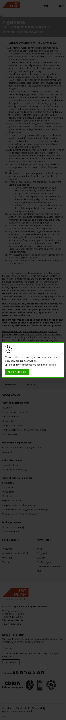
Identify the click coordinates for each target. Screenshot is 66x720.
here (53, 364)
